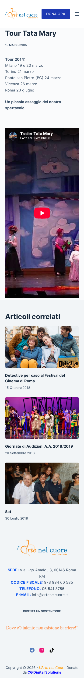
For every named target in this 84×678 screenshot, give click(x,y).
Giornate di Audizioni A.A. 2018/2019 (39, 446)
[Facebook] (32, 650)
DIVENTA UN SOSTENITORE (42, 611)
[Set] (42, 483)
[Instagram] (41, 650)
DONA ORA (55, 14)
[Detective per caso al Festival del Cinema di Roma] (42, 347)
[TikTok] (51, 650)
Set (8, 511)
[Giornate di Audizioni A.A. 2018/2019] (42, 418)
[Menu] (77, 14)
